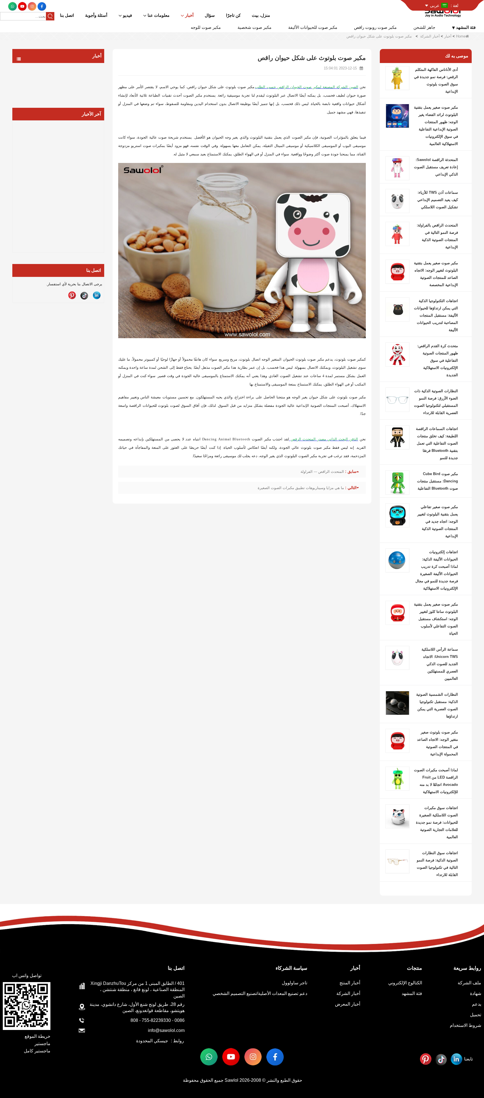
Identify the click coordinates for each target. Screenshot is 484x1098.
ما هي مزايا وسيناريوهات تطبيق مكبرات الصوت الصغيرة (301, 488)
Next (102, 177)
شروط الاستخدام (465, 1025)
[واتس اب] (12, 6)
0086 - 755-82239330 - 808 (158, 1020)
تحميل (475, 1014)
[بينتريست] (72, 295)
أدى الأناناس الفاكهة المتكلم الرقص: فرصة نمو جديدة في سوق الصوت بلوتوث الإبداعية (436, 80)
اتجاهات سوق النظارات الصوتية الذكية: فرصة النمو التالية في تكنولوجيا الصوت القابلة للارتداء (437, 864)
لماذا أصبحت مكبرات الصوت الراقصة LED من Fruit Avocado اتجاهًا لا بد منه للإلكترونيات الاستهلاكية (436, 781)
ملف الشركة (469, 982)
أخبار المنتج (85, 68)
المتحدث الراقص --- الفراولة (322, 471)
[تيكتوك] (84, 295)
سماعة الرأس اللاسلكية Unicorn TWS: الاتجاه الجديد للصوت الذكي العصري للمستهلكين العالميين (440, 664)
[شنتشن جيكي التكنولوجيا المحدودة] (444, 11)
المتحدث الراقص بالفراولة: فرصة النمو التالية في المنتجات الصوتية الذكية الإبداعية (437, 236)
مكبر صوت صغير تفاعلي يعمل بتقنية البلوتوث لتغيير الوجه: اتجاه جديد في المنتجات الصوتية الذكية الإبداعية (437, 521)
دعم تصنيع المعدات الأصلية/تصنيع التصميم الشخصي (260, 993)
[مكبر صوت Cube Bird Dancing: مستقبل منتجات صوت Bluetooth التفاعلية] (397, 482)
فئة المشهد (412, 993)
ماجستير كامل (37, 1050)
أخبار (448, 36)
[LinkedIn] (96, 295)
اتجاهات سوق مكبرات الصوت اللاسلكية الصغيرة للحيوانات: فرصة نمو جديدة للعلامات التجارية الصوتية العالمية (437, 822)
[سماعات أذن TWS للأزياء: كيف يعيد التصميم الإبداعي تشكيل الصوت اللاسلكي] (397, 201)
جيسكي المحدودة (152, 1040)
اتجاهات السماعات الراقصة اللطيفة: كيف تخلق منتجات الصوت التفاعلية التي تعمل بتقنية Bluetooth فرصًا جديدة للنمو (437, 443)
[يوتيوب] (22, 6)
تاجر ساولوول (294, 982)
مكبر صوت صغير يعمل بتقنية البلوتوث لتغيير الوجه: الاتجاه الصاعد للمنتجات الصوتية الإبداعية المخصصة (436, 274)
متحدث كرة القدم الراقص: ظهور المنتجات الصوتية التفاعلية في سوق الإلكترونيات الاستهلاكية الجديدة (437, 360)
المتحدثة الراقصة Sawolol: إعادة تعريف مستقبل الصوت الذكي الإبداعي (436, 167)
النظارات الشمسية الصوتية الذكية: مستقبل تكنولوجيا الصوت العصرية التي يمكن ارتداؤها (437, 705)
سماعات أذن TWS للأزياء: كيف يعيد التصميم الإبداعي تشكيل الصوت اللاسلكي (437, 199)
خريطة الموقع (37, 1036)
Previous (14, 177)
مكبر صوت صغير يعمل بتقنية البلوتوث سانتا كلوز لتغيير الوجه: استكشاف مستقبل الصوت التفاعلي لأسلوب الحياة (436, 619)
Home (461, 36)
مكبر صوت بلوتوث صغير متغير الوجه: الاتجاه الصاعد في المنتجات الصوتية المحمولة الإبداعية (437, 743)
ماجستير (42, 1043)
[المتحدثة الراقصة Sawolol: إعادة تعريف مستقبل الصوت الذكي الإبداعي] (397, 168)
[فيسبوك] (41, 6)
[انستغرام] (31, 6)
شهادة (475, 993)
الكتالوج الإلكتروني (405, 982)
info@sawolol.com (166, 1030)
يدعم (476, 1004)
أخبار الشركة (430, 36)
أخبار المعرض (83, 90)
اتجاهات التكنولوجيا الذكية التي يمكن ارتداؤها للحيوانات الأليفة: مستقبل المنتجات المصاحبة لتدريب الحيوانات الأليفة (436, 315)
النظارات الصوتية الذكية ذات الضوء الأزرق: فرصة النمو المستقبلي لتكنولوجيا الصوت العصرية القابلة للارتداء (436, 402)
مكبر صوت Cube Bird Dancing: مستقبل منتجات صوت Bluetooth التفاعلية (437, 481)
